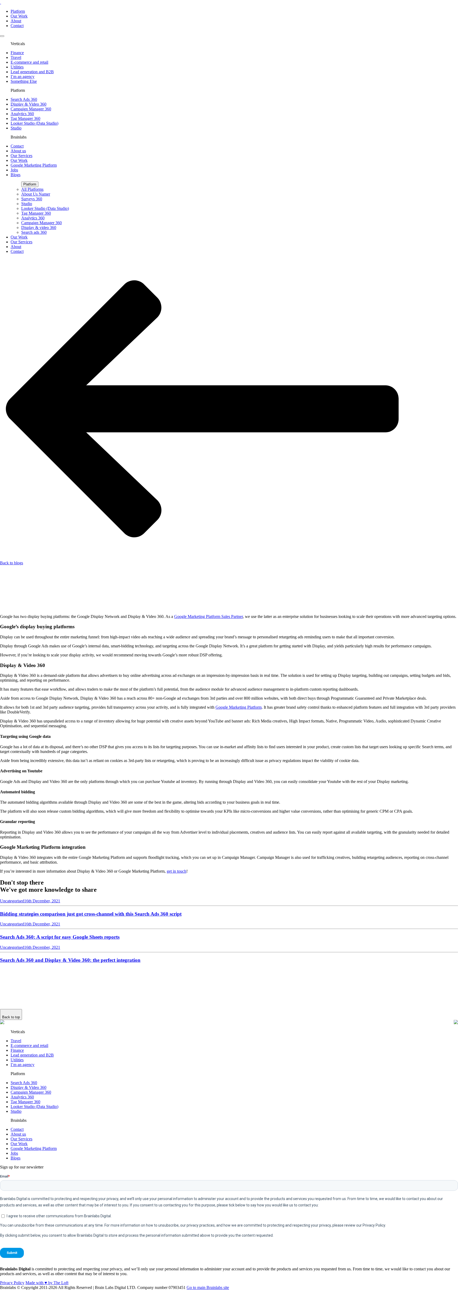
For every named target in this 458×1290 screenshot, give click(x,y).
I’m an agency (22, 76)
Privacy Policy (12, 1282)
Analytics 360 (22, 113)
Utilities (17, 67)
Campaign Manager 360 (31, 109)
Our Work (19, 16)
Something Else (24, 81)
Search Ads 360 (24, 99)
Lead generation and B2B (32, 72)
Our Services (21, 155)
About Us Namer (35, 194)
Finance (17, 52)
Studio (16, 128)
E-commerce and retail (29, 62)
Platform (18, 11)
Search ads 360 (34, 232)
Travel (16, 57)
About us (18, 151)
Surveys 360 (31, 199)
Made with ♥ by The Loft (46, 1282)
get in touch (176, 871)
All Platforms (32, 189)
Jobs (14, 170)
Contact (17, 25)
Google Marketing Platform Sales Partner (208, 616)
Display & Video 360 (28, 104)
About (16, 21)
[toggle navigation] (2, 36)
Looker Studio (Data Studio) (34, 123)
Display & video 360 (38, 227)
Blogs (15, 174)
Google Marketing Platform (34, 165)
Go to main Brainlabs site (208, 1287)
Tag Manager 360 (25, 118)
